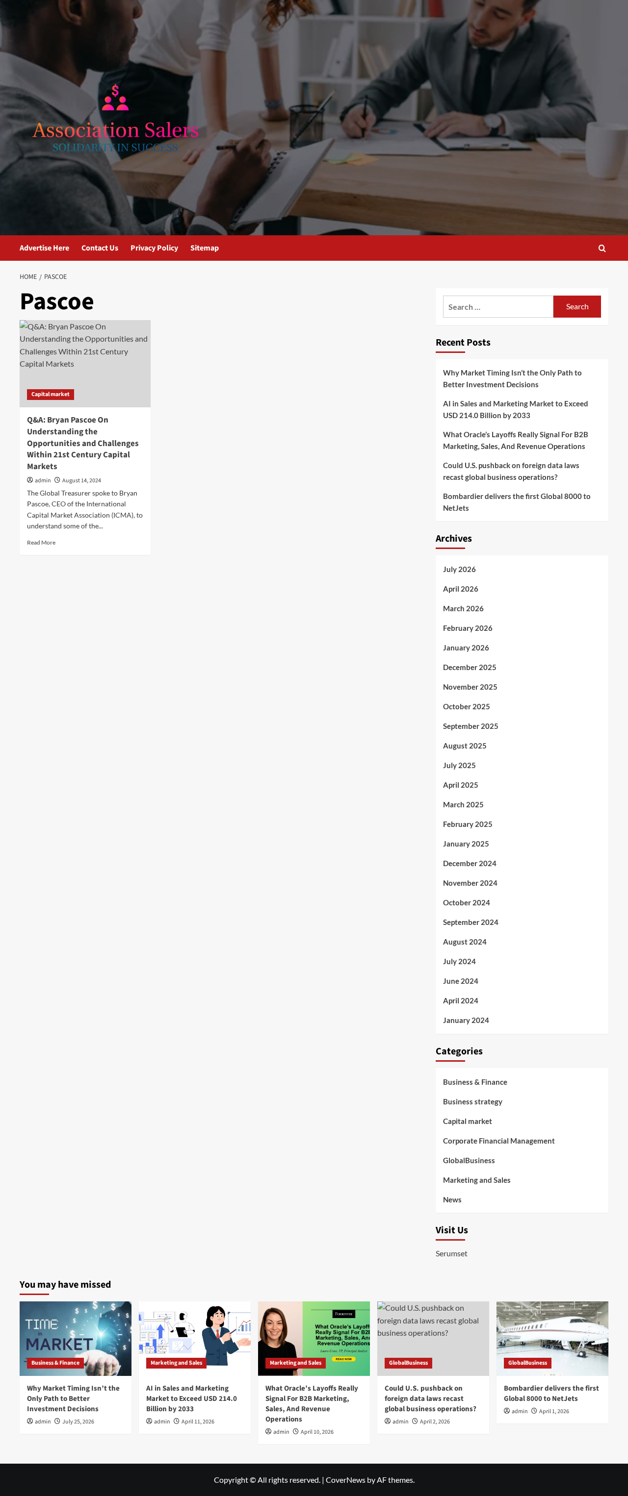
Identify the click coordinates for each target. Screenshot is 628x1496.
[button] (602, 248)
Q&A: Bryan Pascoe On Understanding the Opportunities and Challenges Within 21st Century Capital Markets (83, 443)
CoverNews (346, 1479)
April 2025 (460, 784)
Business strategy (472, 1101)
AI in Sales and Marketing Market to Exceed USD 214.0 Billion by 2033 (515, 409)
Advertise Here (44, 248)
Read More (41, 542)
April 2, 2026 (435, 1422)
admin (43, 480)
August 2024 (465, 941)
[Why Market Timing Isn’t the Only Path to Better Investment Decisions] (75, 1338)
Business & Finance (475, 1081)
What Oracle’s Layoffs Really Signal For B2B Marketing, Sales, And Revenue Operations (515, 440)
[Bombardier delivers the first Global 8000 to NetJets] (552, 1338)
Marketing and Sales (477, 1179)
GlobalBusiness (469, 1160)
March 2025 (463, 804)
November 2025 (470, 686)
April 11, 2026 (198, 1422)
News (452, 1199)
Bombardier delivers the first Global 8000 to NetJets (517, 502)
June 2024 (460, 980)
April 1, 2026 (554, 1411)
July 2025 (459, 765)
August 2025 (465, 745)
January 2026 (466, 647)
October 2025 (466, 706)
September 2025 (470, 726)
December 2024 (470, 863)
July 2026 (459, 569)
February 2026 (468, 627)
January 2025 (466, 843)
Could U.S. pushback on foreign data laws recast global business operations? (511, 471)
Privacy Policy (154, 248)
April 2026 (460, 588)
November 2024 (470, 882)
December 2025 (470, 667)
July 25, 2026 (78, 1422)
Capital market (50, 394)
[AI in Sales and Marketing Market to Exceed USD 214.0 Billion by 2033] (195, 1338)
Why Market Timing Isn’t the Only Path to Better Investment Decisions (512, 378)
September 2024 (470, 922)
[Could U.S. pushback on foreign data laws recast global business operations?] (433, 1338)
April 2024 (460, 1000)
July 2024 (459, 961)
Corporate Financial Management (499, 1140)
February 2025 (468, 824)
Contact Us (99, 248)
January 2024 (466, 1020)
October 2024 (466, 902)
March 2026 (463, 608)
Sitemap (204, 248)
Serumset (452, 1253)
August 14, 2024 (81, 480)
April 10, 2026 (317, 1432)
